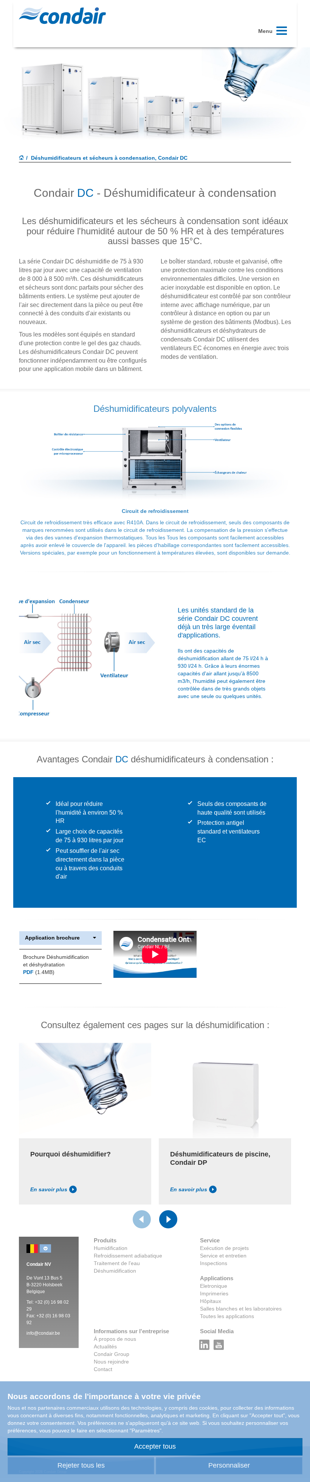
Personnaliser (229, 1465)
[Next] (168, 1219)
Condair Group (111, 1354)
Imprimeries (214, 1293)
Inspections (213, 1263)
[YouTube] (219, 1343)
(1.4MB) (38, 972)
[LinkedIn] (204, 1343)
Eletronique (213, 1286)
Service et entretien (223, 1256)
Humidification (110, 1248)
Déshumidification (115, 1271)
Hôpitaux (210, 1301)
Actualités (105, 1346)
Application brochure (52, 938)
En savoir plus (48, 1189)
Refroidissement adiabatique (128, 1256)
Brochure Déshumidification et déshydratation (56, 961)
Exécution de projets (224, 1248)
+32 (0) (43, 1302)
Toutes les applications (227, 1316)
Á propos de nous (115, 1339)
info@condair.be (43, 1333)
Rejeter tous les (81, 1465)
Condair (62, 15)
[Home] (21, 158)
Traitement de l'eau (117, 1263)
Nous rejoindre (111, 1362)
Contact (103, 1369)
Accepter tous (155, 1446)
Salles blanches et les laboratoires (241, 1309)
